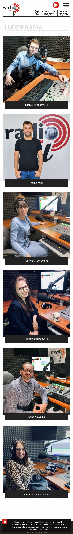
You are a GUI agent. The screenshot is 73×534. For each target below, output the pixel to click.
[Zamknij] (4, 521)
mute (50, 11)
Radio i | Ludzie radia (11, 9)
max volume (62, 11)
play (56, 5)
